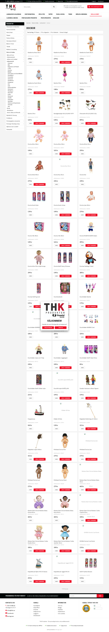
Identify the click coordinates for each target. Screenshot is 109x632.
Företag (60, 327)
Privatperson (48, 327)
